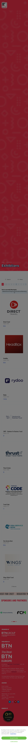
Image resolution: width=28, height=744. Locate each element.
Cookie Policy (13, 733)
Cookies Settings (14, 741)
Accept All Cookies (14, 738)
